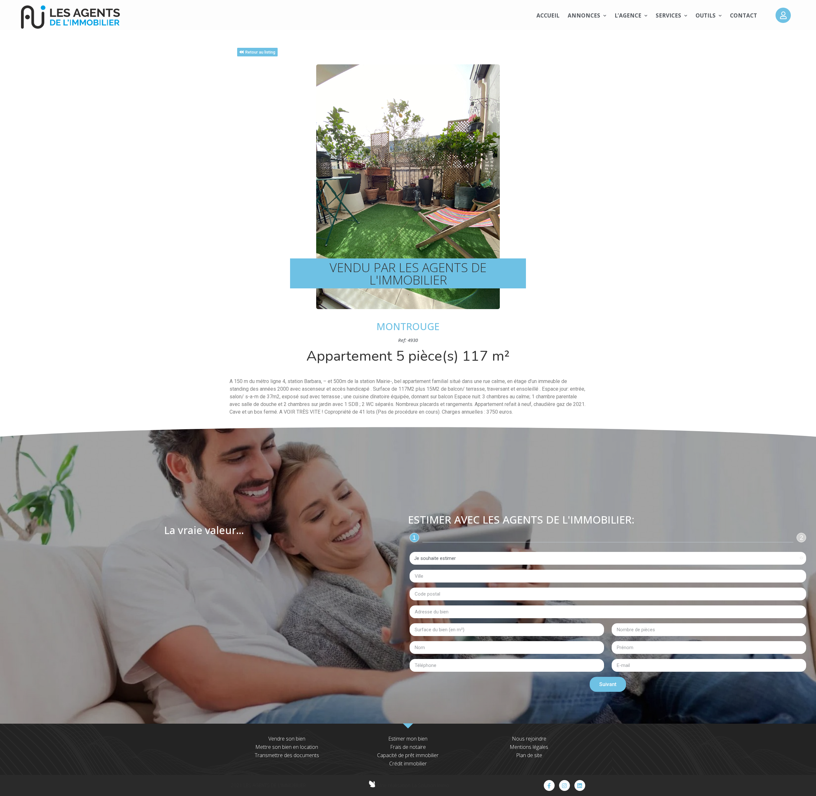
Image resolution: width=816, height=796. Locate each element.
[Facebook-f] (549, 785)
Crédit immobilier (408, 763)
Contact (743, 15)
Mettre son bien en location (286, 746)
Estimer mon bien (407, 738)
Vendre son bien (286, 738)
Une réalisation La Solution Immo (413, 785)
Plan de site (529, 755)
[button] (257, 52)
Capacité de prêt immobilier (408, 755)
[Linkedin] (579, 785)
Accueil (547, 15)
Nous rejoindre (529, 738)
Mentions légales (529, 746)
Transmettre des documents (287, 755)
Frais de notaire (408, 746)
